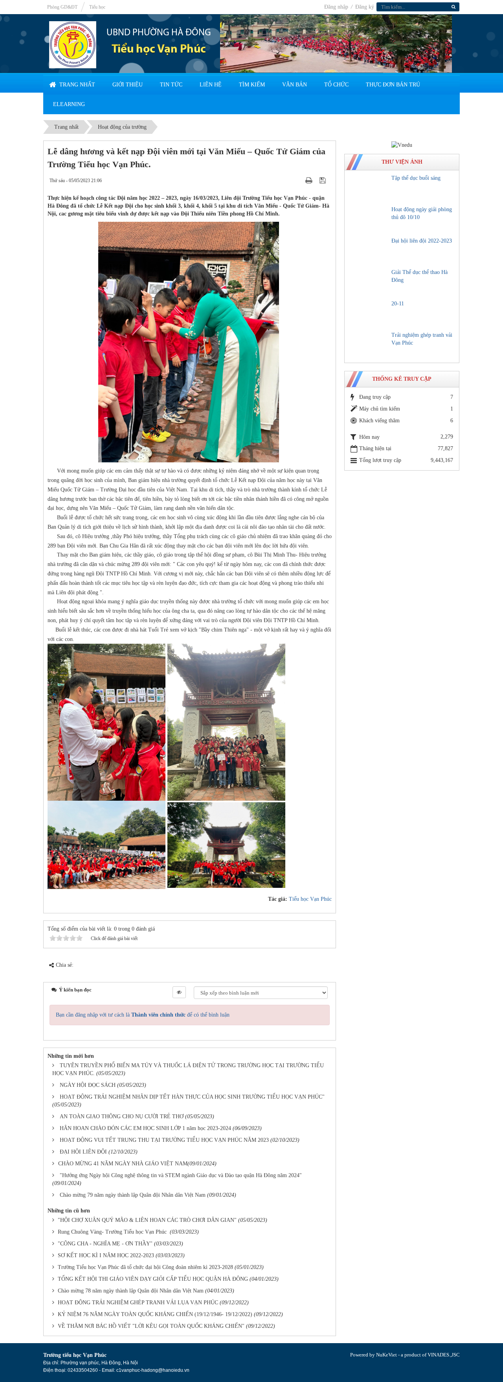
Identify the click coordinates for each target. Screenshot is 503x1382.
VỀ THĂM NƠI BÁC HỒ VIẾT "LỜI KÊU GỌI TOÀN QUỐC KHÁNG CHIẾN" (151, 1326)
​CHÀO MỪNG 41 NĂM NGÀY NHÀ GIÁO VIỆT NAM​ (122, 1164)
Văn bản (294, 85)
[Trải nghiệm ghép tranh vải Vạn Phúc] (369, 345)
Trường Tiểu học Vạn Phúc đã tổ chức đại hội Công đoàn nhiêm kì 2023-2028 (145, 1267)
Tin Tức (171, 85)
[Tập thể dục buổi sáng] (369, 188)
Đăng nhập (337, 7)
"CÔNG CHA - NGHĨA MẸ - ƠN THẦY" (105, 1244)
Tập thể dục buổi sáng (416, 178)
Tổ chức (336, 85)
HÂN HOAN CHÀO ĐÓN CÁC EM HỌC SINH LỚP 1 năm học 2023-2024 (145, 1128)
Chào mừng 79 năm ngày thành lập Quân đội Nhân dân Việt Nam (133, 1195)
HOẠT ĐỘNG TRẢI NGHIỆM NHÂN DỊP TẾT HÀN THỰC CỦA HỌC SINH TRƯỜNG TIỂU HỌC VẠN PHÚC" (192, 1097)
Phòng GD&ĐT (62, 7)
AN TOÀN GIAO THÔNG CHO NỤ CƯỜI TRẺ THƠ (122, 1116)
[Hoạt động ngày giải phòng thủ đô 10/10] (369, 219)
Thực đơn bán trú (393, 85)
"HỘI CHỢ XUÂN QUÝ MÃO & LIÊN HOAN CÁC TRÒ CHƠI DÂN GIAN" (147, 1220)
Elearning (69, 104)
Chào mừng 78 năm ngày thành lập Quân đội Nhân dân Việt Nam (131, 1291)
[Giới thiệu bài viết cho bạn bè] (299, 180)
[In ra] (309, 180)
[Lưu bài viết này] (323, 180)
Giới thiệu (127, 85)
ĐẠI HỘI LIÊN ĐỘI (83, 1152)
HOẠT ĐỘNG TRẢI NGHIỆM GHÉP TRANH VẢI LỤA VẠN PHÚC (138, 1302)
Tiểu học (97, 7)
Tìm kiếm (252, 85)
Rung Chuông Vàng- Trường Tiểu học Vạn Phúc (113, 1232)
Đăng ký (364, 7)
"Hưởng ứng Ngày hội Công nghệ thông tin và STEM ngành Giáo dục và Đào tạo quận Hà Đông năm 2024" (181, 1175)
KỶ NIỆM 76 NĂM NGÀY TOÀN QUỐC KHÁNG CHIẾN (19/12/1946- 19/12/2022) (155, 1314)
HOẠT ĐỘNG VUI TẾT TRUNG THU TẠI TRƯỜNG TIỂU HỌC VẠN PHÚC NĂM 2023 (164, 1140)
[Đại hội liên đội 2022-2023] (369, 251)
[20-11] (369, 313)
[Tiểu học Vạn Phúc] (72, 44)
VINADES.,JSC (444, 1355)
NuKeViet (386, 1355)
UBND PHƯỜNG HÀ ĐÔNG (158, 33)
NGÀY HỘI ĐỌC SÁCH (88, 1085)
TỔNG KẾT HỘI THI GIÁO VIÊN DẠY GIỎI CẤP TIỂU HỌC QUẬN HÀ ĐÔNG (153, 1279)
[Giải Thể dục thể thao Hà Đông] (369, 282)
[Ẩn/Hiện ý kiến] (179, 992)
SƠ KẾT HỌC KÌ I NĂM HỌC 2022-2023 (106, 1255)
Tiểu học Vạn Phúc (310, 899)
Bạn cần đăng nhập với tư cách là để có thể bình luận (142, 1015)
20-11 (397, 304)
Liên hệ (211, 85)
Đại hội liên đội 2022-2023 (421, 241)
